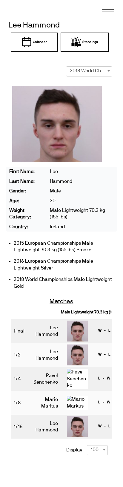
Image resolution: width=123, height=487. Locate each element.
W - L (104, 330)
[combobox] (89, 71)
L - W (104, 378)
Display (74, 450)
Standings (90, 42)
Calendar (40, 42)
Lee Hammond (34, 25)
